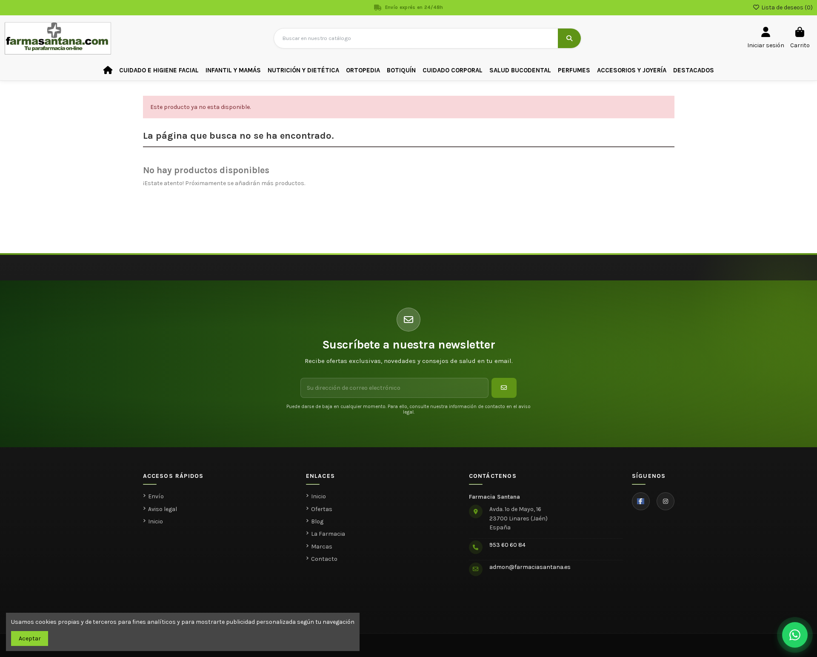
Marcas (321, 546)
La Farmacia (328, 533)
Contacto (324, 559)
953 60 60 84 (507, 544)
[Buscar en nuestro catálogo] (569, 38)
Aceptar (30, 638)
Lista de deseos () (786, 7)
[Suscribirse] (504, 388)
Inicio (155, 521)
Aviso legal (162, 509)
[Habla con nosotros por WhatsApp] (795, 635)
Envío (156, 496)
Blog (317, 521)
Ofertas (321, 509)
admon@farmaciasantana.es (530, 567)
